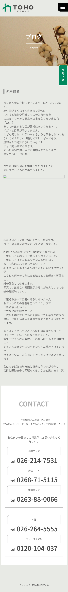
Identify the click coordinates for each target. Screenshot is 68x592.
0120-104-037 (37, 548)
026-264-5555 (37, 528)
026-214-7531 (37, 460)
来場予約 (63, 75)
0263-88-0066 (37, 499)
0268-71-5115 (37, 479)
